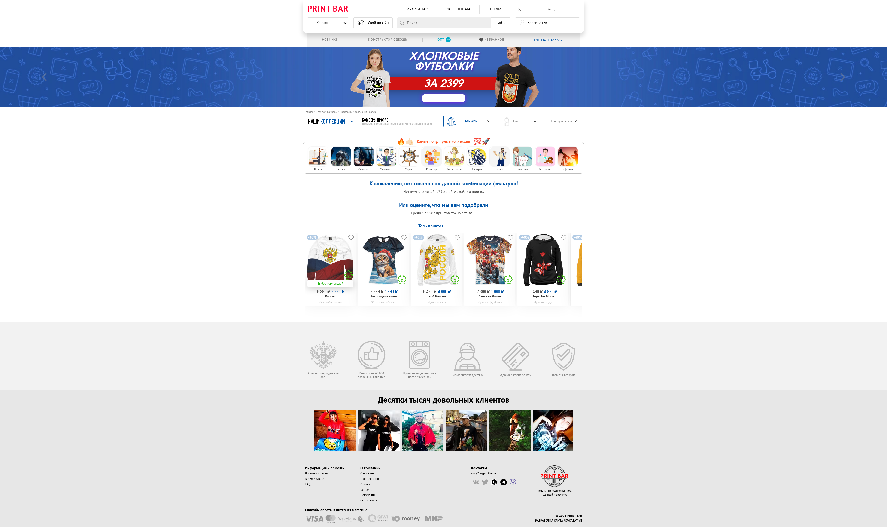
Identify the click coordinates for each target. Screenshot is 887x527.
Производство (369, 479)
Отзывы (365, 484)
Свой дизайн (378, 23)
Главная (309, 111)
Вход (551, 9)
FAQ (307, 484)
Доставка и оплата (316, 473)
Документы (367, 495)
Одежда (320, 111)
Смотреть (457, 77)
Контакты (366, 489)
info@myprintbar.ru (483, 473)
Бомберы (332, 111)
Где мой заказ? (314, 479)
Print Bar (328, 9)
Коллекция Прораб (365, 111)
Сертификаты (369, 500)
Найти (501, 23)
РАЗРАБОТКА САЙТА (549, 521)
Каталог (322, 23)
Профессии (346, 111)
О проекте (367, 473)
